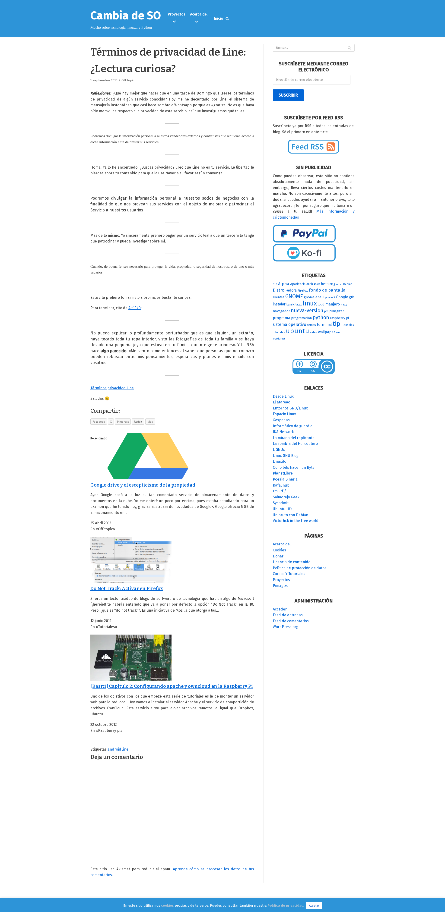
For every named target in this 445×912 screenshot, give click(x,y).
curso (339, 284)
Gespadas (281, 420)
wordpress (279, 338)
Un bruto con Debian (290, 515)
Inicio (218, 18)
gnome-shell (314, 297)
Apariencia (297, 284)
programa (281, 318)
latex (299, 304)
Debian (347, 284)
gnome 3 (330, 297)
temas (311, 325)
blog (332, 284)
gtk (351, 297)
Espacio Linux (284, 414)
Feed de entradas (288, 615)
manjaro (332, 304)
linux (310, 303)
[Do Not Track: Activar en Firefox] (131, 582)
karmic (290, 304)
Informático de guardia (292, 426)
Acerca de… (282, 544)
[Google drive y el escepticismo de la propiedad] (147, 478)
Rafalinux (281, 485)
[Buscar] (227, 18)
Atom (317, 284)
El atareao (281, 402)
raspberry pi (339, 318)
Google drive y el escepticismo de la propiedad (142, 485)
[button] (177, 21)
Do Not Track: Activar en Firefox (126, 588)
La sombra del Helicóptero (295, 443)
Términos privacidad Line (112, 388)
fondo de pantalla (327, 290)
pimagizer (336, 311)
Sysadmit (281, 503)
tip (336, 323)
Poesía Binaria (285, 479)
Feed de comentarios (291, 621)
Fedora (291, 290)
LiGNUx (279, 449)
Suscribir (288, 95)
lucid (321, 304)
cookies (167, 905)
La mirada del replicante (294, 438)
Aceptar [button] (314, 905)
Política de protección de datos (299, 568)
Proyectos (281, 580)
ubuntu (297, 331)
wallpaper (326, 332)
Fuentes (278, 297)
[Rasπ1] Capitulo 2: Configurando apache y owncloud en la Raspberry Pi (171, 686)
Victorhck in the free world (295, 521)
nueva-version (307, 311)
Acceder (280, 609)
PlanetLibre (283, 473)
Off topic (127, 80)
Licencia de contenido (291, 562)
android (114, 749)
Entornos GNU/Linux (290, 408)
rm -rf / (279, 491)
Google (342, 297)
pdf (326, 311)
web (338, 332)
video (313, 332)
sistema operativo (289, 324)
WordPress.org (285, 627)
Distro (278, 290)
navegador (281, 311)
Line (124, 749)
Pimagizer (281, 585)
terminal (324, 324)
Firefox (303, 290)
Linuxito (279, 461)
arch (309, 284)
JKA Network (283, 432)
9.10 (275, 284)
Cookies (279, 550)
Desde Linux (283, 396)
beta (325, 284)
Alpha (283, 283)
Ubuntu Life (282, 509)
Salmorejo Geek (286, 497)
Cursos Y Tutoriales (289, 574)
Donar (278, 556)
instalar (279, 304)
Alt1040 (134, 308)
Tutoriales (347, 325)
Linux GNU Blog (286, 455)
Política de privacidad (285, 905)
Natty (344, 304)
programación (301, 318)
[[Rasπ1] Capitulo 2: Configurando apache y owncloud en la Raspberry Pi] (131, 679)
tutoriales (279, 332)
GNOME (294, 296)
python (321, 317)
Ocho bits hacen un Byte (294, 467)
